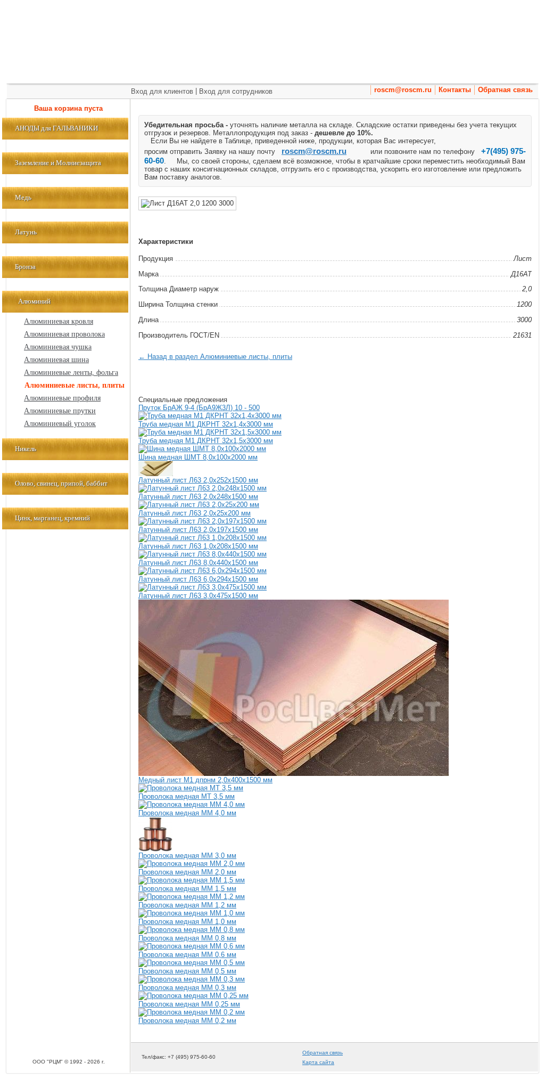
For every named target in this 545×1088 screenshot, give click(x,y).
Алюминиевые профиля (62, 398)
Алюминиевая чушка (58, 347)
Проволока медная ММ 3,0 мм (187, 856)
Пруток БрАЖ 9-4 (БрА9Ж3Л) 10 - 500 (199, 408)
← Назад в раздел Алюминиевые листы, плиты (215, 357)
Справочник (360, 73)
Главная (30, 73)
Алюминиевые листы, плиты (74, 385)
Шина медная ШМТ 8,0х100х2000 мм (198, 457)
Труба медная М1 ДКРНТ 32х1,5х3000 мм (205, 441)
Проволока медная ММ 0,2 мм (187, 1021)
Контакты (455, 90)
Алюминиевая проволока (64, 334)
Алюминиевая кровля (58, 321)
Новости (458, 73)
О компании (80, 73)
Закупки (310, 73)
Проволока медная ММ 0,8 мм (187, 938)
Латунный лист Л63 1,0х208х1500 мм (198, 546)
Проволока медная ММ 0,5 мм (187, 971)
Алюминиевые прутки (60, 411)
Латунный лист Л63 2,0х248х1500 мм (198, 497)
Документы (507, 73)
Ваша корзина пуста (68, 108)
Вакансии (414, 73)
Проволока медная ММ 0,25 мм (189, 1004)
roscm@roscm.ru (403, 90)
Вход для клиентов (162, 91)
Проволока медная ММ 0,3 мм (187, 988)
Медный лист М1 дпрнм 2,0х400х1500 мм (205, 780)
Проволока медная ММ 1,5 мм (187, 889)
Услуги (273, 73)
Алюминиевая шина (56, 360)
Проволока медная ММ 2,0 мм (187, 872)
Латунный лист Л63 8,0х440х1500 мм (198, 563)
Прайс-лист (137, 73)
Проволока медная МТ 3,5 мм (186, 796)
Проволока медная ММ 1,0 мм (187, 922)
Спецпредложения (211, 73)
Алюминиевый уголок (60, 424)
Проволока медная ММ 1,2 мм (187, 905)
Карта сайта (318, 1062)
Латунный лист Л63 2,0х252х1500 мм (198, 480)
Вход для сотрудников (235, 91)
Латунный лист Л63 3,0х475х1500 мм (198, 596)
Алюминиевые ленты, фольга (71, 373)
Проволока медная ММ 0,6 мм (187, 955)
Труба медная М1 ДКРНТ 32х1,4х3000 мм (205, 424)
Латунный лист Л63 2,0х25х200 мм (194, 513)
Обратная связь (505, 90)
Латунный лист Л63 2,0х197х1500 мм (198, 530)
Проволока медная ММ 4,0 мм (187, 813)
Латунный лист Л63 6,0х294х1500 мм (198, 579)
